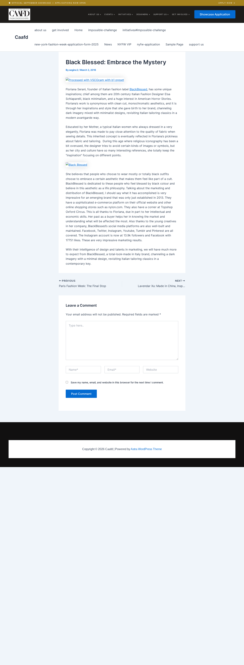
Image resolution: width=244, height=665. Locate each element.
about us (40, 30)
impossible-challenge (102, 30)
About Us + (94, 14)
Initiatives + (125, 14)
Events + (109, 14)
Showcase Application (215, 14)
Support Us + (161, 14)
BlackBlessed (138, 89)
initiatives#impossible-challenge (144, 30)
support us (196, 44)
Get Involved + (181, 14)
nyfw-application (148, 44)
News (108, 44)
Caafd (21, 37)
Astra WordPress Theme (146, 449)
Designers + (143, 14)
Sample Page (174, 44)
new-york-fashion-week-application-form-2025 (66, 44)
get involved (60, 30)
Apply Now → (226, 3)
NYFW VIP (124, 44)
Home (78, 30)
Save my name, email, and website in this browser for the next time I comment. (117, 382)
